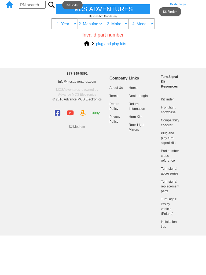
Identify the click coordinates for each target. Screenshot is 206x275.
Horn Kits (135, 117)
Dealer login (178, 4)
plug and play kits (111, 43)
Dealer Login (138, 96)
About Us (116, 88)
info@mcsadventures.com (77, 82)
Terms (113, 96)
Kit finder (167, 99)
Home (133, 88)
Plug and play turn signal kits (168, 138)
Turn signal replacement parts (170, 186)
